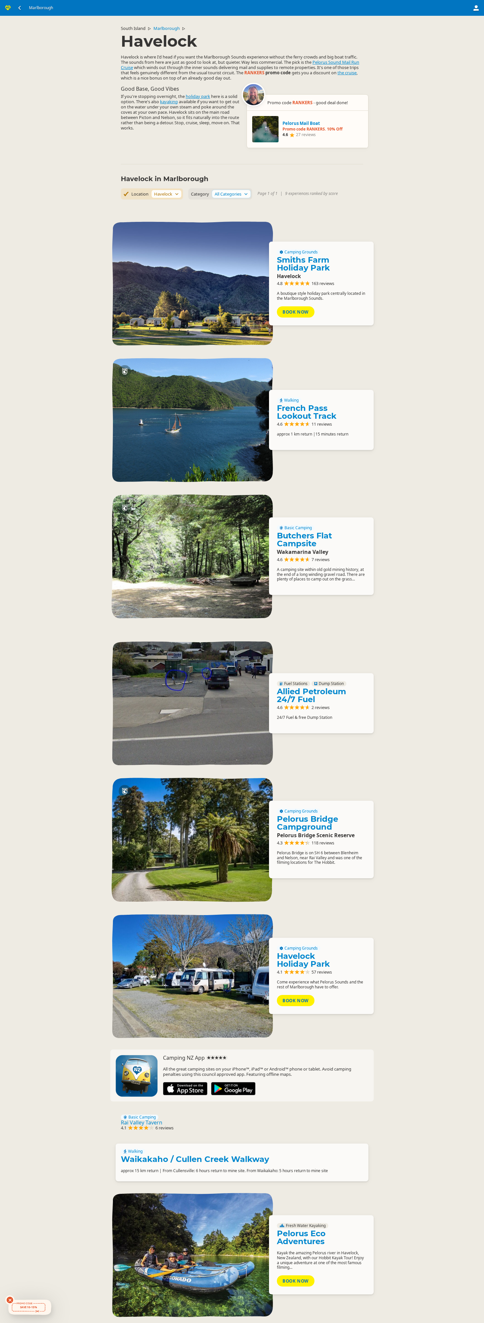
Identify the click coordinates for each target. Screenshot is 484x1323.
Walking (291, 400)
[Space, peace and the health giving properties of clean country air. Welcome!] (192, 283)
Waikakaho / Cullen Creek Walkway (195, 1159)
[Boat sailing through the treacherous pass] (192, 420)
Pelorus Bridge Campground (307, 823)
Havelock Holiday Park (303, 960)
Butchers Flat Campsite (304, 539)
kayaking (169, 102)
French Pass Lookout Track (306, 412)
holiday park (198, 96)
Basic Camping (298, 528)
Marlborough (166, 28)
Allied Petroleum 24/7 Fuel (311, 695)
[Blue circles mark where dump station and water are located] (192, 703)
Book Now (295, 312)
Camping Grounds (301, 252)
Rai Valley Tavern (141, 1122)
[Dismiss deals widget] (10, 1300)
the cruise (347, 73)
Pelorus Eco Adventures (301, 1237)
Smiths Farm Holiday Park (303, 263)
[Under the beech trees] (192, 556)
